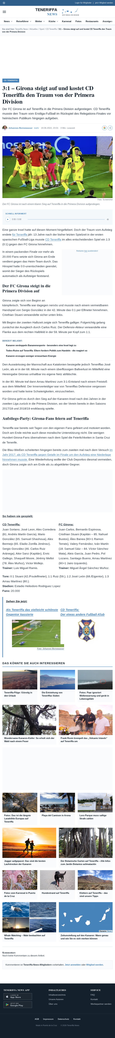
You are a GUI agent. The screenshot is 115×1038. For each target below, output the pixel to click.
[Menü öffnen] (4, 12)
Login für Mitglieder (83, 3)
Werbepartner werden (101, 1004)
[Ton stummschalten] (108, 219)
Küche (52, 21)
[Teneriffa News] (57, 12)
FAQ (93, 995)
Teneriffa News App (17, 990)
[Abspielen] (7, 219)
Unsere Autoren (56, 999)
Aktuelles (34, 29)
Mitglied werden (94, 964)
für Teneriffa (19, 234)
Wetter (38, 21)
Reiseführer (22, 21)
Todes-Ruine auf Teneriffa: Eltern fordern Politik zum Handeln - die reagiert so (46, 350)
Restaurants (92, 21)
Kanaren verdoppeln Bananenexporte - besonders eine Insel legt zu (41, 345)
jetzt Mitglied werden (104, 3)
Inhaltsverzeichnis (57, 995)
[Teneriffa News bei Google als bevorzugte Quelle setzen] (104, 128)
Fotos (78, 21)
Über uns (53, 1004)
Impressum (48, 1019)
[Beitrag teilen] (110, 128)
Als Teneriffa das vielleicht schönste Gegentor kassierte (32, 629)
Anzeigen (107, 21)
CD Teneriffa (51, 29)
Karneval (66, 21)
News (7, 21)
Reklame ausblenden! (87, 251)
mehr (36, 128)
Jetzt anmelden (73, 964)
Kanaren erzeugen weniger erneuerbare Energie (31, 356)
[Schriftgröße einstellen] (4, 3)
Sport (42, 29)
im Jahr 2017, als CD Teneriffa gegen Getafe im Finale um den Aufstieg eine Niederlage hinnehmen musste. (57, 454)
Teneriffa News (21, 29)
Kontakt (94, 999)
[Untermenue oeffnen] (12, 21)
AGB (37, 1019)
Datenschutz (63, 1019)
